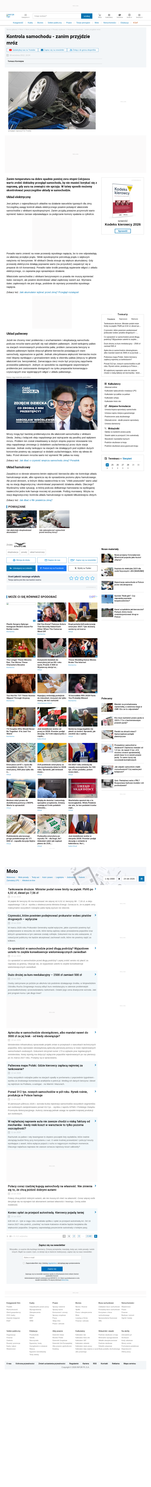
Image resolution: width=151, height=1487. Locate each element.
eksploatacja (13, 552)
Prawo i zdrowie (58, 1324)
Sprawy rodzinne (58, 1307)
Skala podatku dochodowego (109, 1349)
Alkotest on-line (28, 880)
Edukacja (125, 23)
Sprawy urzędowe (59, 1315)
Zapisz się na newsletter (86, 560)
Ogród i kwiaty (127, 1318)
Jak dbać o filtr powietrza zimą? (35, 500)
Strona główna (11, 29)
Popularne (111, 319)
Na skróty (125, 1331)
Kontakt (104, 1363)
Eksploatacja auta (43, 29)
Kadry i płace (11, 1346)
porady (24, 552)
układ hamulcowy (37, 552)
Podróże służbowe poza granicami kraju (121, 446)
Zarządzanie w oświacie (38, 1346)
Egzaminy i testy (35, 1343)
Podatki (9, 1307)
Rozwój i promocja (13, 1343)
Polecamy (106, 698)
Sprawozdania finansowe (108, 1318)
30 (138, 465)
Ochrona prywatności (25, 1363)
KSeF (135, 23)
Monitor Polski (57, 1338)
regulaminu (52, 1263)
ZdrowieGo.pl (127, 1335)
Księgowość (18, 23)
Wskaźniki (113, 428)
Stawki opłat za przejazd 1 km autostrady (122, 435)
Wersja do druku (23, 560)
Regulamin (74, 1363)
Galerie (82, 877)
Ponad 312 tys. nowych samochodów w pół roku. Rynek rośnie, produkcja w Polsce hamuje (122, 365)
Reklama (116, 1363)
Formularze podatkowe (130, 1346)
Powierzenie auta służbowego (117, 417)
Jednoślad (71, 877)
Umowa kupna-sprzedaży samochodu (120, 410)
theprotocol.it (126, 1349)
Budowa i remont (128, 1315)
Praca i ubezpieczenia (84, 1312)
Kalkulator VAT (81, 1340)
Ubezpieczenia (34, 1312)
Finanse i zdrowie (82, 1321)
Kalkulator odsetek (82, 1343)
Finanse (125, 1312)
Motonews (11, 877)
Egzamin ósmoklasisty (37, 1352)
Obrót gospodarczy (13, 1312)
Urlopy (31, 1315)
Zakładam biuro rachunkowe (109, 1307)
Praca (54, 1318)
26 (118, 465)
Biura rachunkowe (106, 1303)
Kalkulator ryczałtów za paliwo (117, 394)
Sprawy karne (57, 1309)
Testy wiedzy (34, 1354)
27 (123, 465)
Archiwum (125, 1338)
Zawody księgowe (13, 1318)
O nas (8, 1363)
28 (128, 465)
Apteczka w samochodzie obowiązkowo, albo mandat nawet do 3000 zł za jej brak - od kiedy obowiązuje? (121, 351)
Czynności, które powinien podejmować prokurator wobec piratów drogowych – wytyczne (120, 331)
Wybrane (134, 319)
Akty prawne (57, 1331)
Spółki (78, 1309)
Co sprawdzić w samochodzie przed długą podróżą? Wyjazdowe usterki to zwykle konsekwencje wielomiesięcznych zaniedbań (121, 338)
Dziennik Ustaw (58, 1335)
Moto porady (30, 29)
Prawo (69, 23)
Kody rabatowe (127, 1340)
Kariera (86, 1363)
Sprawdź (123, 231)
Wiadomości (126, 1307)
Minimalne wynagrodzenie (108, 1338)
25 (112, 465)
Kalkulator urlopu (112, 398)
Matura (32, 1349)
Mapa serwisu (130, 1363)
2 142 (89, 1236)
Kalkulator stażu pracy (84, 1346)
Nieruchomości (109, 23)
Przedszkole (34, 1335)
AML (100, 1321)
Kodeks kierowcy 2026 (123, 224)
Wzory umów (126, 1343)
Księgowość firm (13, 1303)
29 (133, 465)
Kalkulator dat (81, 1335)
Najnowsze (123, 319)
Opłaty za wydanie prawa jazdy (118, 432)
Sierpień (127, 458)
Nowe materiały (110, 549)
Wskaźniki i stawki (106, 1331)
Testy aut (35, 877)
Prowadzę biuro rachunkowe (109, 1309)
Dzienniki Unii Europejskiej (62, 1343)
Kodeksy (55, 1349)
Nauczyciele (33, 1340)
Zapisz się (52, 1269)
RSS (95, 1363)
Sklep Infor (56, 1321)
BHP (31, 1318)
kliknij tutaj (65, 1280)
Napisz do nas (54, 560)
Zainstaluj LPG (13, 880)
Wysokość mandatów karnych (117, 439)
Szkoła (31, 1338)
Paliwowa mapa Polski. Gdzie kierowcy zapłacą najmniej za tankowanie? (120, 358)
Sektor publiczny (55, 23)
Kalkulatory (114, 383)
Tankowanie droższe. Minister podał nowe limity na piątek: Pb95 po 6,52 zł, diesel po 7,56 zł (121, 325)
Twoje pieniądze (83, 23)
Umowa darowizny (112, 424)
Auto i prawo (47, 877)
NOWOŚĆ (123, 221)
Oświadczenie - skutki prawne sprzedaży (122, 420)
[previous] (64, 1236)
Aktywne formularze (120, 406)
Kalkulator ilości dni (113, 401)
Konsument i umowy (60, 1312)
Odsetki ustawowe (105, 1346)
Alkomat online (111, 387)
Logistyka (60, 877)
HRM (31, 1321)
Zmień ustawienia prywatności (51, 1363)
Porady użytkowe (59, 29)
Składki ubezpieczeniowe (108, 1340)
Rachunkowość (12, 1309)
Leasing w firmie (82, 1318)
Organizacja (10, 1335)
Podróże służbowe (105, 1343)
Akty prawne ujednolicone (62, 1346)
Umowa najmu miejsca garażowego (120, 413)
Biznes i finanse (81, 1307)
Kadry (30, 23)
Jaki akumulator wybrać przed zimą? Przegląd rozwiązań (49, 292)
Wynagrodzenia (35, 1309)
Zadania (9, 1340)
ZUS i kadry (10, 1315)
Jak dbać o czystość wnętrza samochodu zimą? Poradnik (49, 460)
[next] (95, 1236)
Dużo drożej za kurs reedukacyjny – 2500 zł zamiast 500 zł (122, 345)
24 (107, 465)
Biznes (40, 23)
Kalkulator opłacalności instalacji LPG (120, 391)
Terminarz (114, 458)
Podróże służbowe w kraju (116, 442)
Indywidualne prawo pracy (39, 1307)
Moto (97, 23)
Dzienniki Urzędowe (59, 1340)
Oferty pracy (126, 1352)
